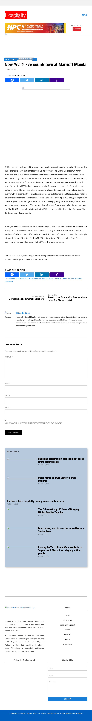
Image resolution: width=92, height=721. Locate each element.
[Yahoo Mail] (56, 80)
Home (67, 615)
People (67, 630)
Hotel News (67, 620)
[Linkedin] (42, 80)
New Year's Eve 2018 (62, 278)
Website (7, 408)
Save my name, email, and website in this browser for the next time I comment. (33, 423)
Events (67, 639)
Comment (9, 357)
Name (7, 383)
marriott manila (47, 278)
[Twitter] (27, 80)
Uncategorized (11, 59)
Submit (67, 699)
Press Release (11, 69)
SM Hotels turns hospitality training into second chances (35, 501)
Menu (84, 15)
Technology (67, 644)
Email (7, 396)
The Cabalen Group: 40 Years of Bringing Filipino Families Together (58, 511)
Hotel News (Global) (67, 625)
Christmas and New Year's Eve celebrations (25, 278)
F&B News (67, 635)
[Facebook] (12, 80)
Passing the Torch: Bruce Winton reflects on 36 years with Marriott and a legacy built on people (60, 550)
